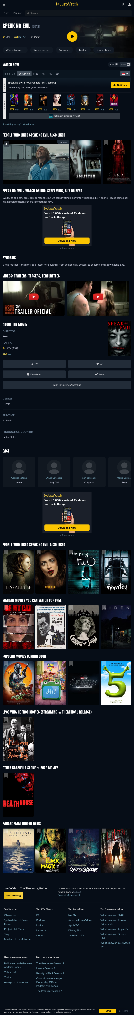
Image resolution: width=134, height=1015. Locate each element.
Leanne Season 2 (45, 968)
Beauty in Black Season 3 (50, 973)
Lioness (40, 935)
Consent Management (69, 895)
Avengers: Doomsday (16, 982)
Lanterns (41, 930)
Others (4, 105)
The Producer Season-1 (49, 990)
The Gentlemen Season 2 (50, 963)
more (38, 177)
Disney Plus (75, 930)
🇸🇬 (124, 73)
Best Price (24, 73)
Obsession (10, 915)
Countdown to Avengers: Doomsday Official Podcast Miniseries (50, 982)
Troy (6, 934)
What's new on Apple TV (114, 928)
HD (50, 73)
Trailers (83, 49)
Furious (40, 920)
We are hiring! (14, 895)
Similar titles (104, 49)
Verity (7, 976)
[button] (18, 683)
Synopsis (64, 49)
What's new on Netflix (113, 915)
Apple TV (73, 925)
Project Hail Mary (14, 928)
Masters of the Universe (17, 938)
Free (35, 73)
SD (57, 73)
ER (37, 915)
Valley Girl (10, 971)
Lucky (39, 925)
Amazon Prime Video (80, 920)
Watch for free (42, 49)
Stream (4, 85)
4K (43, 73)
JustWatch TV (76, 935)
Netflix (72, 915)
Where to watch (15, 49)
